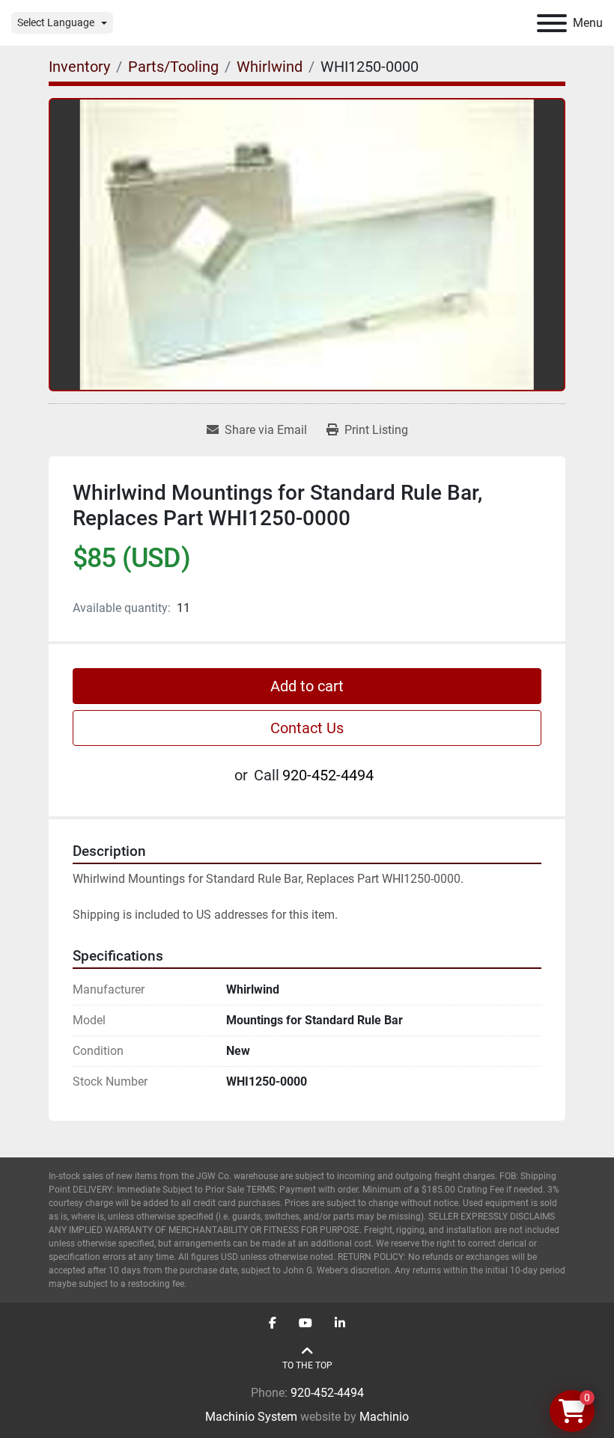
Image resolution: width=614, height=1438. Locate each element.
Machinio (384, 1417)
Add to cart (307, 686)
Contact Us (307, 728)
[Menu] (552, 23)
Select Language (55, 22)
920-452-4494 (328, 775)
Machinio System (251, 1417)
